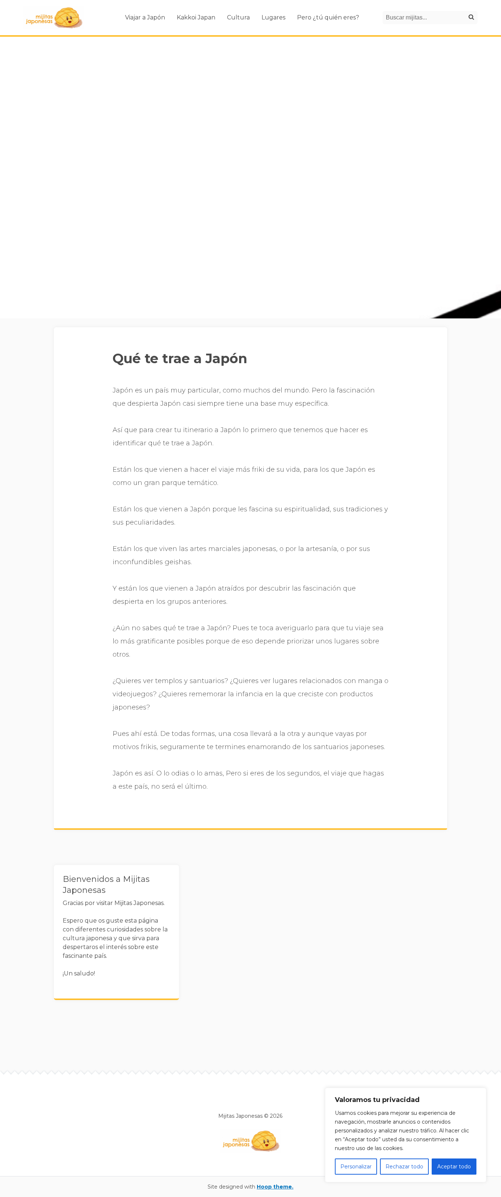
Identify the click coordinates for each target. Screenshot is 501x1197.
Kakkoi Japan (196, 17)
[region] (405, 1135)
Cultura (238, 17)
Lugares (273, 17)
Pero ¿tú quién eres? (328, 17)
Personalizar (356, 1166)
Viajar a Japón (145, 17)
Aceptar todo (454, 1166)
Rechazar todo (404, 1166)
